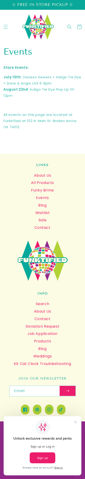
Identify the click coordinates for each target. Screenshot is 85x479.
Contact (42, 227)
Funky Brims (42, 190)
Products (42, 341)
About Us (42, 175)
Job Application (42, 333)
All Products (42, 182)
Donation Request (43, 326)
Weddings (42, 356)
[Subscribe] (67, 391)
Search (42, 303)
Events (42, 197)
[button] (6, 27)
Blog (42, 205)
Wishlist (42, 212)
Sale (42, 220)
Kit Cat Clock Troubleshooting (42, 363)
